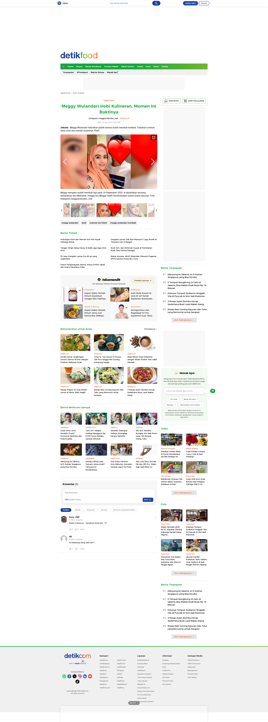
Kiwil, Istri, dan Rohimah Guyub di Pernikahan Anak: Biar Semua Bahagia (131, 249)
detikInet (103, 670)
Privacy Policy (168, 681)
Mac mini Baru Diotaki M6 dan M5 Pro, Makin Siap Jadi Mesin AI (146, 464)
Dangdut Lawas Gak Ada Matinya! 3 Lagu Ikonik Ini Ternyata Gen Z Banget (134, 240)
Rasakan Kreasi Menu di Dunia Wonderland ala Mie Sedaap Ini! (171, 454)
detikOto (103, 684)
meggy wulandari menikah (123, 223)
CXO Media (192, 677)
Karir (164, 667)
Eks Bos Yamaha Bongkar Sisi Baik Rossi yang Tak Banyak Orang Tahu (146, 434)
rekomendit (141, 698)
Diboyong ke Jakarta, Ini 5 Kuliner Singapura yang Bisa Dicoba (70, 464)
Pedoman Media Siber (171, 664)
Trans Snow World (144, 677)
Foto (148, 66)
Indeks (165, 66)
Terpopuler (68, 72)
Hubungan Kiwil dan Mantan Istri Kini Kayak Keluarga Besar (80, 240)
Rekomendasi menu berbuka (190, 405)
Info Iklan (165, 677)
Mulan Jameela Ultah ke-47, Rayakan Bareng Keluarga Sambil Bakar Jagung (171, 531)
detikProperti (105, 688)
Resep (79, 66)
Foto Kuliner (78, 93)
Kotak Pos (166, 670)
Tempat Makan (111, 66)
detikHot (103, 674)
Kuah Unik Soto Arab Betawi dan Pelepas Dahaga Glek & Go (195, 481)
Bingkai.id (141, 684)
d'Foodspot (82, 72)
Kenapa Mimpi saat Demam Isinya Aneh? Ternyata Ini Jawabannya (95, 465)
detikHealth (121, 667)
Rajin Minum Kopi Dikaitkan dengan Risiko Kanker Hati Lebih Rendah (142, 359)
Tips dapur (170, 405)
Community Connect (145, 701)
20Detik (120, 677)
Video (156, 66)
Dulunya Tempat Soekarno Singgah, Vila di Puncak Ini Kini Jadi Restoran (186, 294)
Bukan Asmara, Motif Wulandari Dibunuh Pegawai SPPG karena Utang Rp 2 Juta (133, 257)
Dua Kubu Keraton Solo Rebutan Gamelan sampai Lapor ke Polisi (121, 464)
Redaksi (165, 660)
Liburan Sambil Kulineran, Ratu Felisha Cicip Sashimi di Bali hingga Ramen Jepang (196, 561)
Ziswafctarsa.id (143, 688)
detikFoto (121, 681)
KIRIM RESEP (174, 101)
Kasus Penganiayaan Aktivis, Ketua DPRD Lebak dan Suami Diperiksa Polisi (82, 265)
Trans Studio (142, 681)
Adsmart (140, 667)
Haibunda (191, 667)
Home (71, 66)
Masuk (204, 3)
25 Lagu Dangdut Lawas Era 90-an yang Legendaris (78, 257)
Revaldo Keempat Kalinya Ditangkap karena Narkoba (119, 433)
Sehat (140, 66)
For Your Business (144, 695)
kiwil (84, 223)
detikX (119, 674)
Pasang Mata (142, 664)
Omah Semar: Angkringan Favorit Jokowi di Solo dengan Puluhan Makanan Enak (74, 359)
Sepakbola (104, 681)
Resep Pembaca (93, 66)
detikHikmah (122, 684)
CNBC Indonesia (194, 664)
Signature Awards (144, 674)
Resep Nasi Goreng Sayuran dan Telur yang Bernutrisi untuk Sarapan (108, 392)
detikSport (104, 677)
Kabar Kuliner (127, 66)
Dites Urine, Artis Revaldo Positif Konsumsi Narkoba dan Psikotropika (71, 434)
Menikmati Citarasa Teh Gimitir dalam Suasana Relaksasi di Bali (171, 481)
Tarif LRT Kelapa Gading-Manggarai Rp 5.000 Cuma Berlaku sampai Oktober (95, 434)
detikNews (104, 660)
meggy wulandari (70, 223)
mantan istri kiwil (98, 223)
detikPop (120, 688)
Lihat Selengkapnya (183, 320)
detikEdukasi (105, 664)
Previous (64, 161)
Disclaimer (166, 684)
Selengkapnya (150, 329)
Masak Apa (112, 72)
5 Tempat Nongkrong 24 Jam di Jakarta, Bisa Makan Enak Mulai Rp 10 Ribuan (187, 285)
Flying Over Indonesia (145, 691)
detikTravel (121, 660)
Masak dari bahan (190, 399)
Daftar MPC (190, 3)
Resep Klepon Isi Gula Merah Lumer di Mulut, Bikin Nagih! (73, 391)
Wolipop (120, 670)
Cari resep (173, 399)
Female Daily (193, 674)
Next (152, 161)
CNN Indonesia (193, 660)
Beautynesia (192, 670)
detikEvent (141, 670)
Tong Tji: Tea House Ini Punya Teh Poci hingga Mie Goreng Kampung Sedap (107, 359)
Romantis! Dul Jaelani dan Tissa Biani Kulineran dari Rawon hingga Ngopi (171, 561)
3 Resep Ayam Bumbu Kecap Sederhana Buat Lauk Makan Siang (141, 392)
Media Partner (168, 674)
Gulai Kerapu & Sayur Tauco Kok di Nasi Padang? (195, 454)
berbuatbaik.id (143, 660)
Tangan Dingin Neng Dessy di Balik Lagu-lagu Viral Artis (83, 249)
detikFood (65, 93)
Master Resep (97, 72)
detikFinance (105, 667)
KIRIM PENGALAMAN (196, 101)
